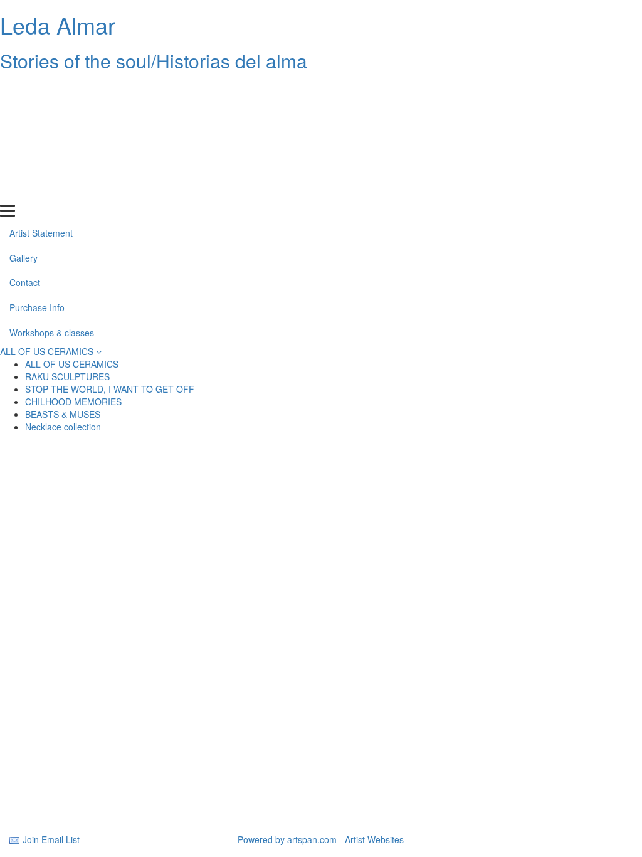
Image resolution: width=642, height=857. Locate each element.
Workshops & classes (51, 190)
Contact (24, 140)
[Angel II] (109, 516)
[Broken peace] (532, 606)
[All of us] (321, 576)
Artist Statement (41, 89)
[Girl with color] (321, 546)
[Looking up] (109, 606)
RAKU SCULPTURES (67, 376)
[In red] (109, 666)
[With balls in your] (109, 787)
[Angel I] (109, 696)
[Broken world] (532, 636)
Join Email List (51, 839)
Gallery (23, 115)
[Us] (109, 576)
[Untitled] (109, 546)
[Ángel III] (321, 516)
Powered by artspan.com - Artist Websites (321, 839)
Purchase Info (37, 165)
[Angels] (532, 516)
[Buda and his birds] (532, 576)
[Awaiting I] (532, 486)
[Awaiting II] (321, 486)
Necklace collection (63, 426)
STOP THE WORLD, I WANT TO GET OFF (109, 389)
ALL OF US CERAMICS (48, 351)
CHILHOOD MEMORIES (73, 401)
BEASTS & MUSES (62, 414)
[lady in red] (321, 636)
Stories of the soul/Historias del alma (153, 60)
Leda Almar (57, 25)
